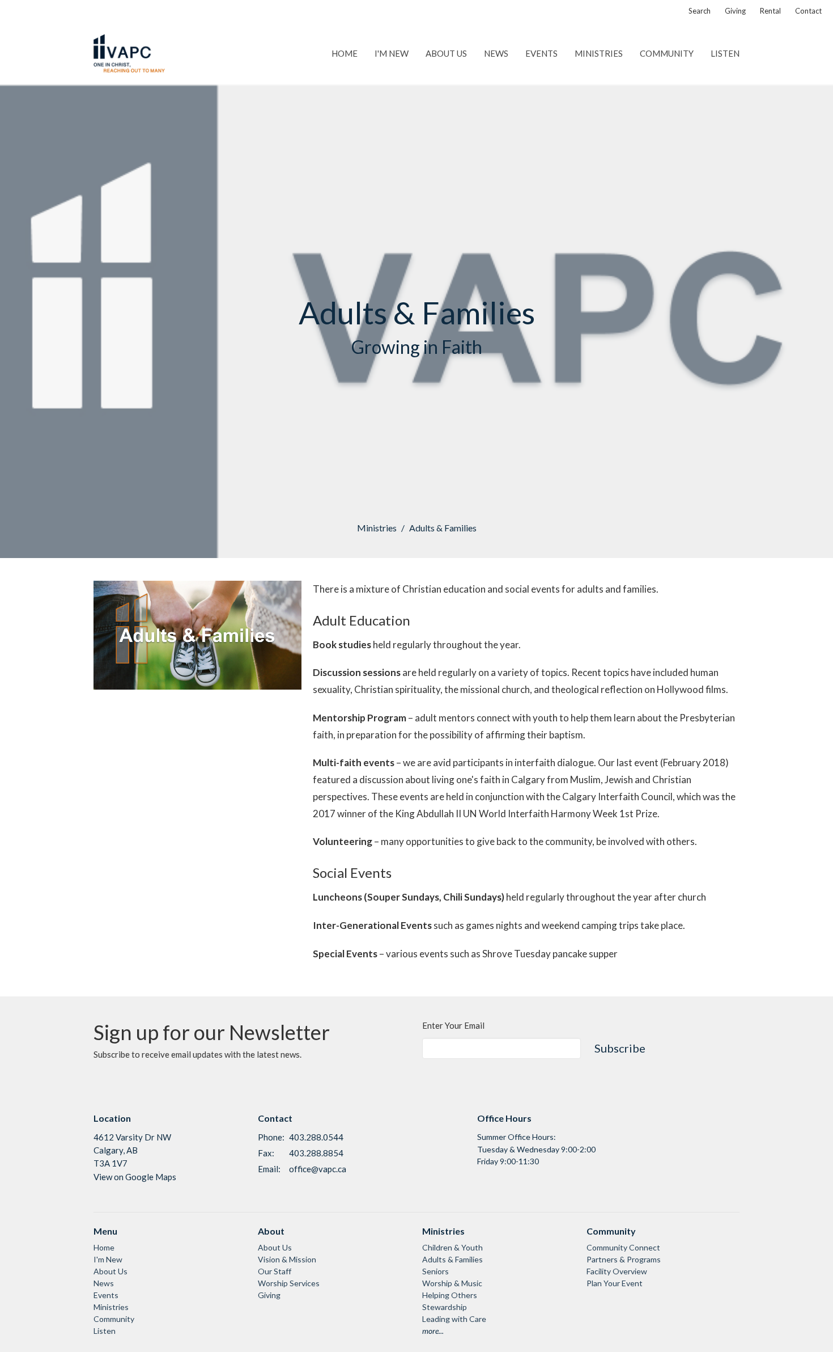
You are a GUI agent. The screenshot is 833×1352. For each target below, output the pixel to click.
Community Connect (623, 1247)
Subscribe (619, 1048)
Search (699, 10)
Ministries (599, 53)
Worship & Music (452, 1283)
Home (345, 53)
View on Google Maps (135, 1177)
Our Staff (274, 1271)
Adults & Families (452, 1259)
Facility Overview (616, 1271)
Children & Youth (452, 1247)
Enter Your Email (453, 1025)
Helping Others (449, 1295)
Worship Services (289, 1283)
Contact (808, 10)
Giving (735, 10)
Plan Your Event (614, 1283)
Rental (770, 10)
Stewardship (444, 1307)
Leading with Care (454, 1319)
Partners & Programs (623, 1259)
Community (667, 53)
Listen (725, 53)
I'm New (392, 53)
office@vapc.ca (317, 1169)
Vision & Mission (287, 1259)
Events (541, 53)
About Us (446, 53)
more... (433, 1331)
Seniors (435, 1271)
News (496, 53)
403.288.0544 (316, 1137)
